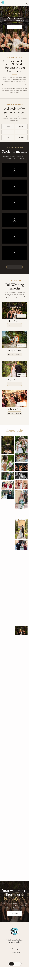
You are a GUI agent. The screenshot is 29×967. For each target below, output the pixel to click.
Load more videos (14, 266)
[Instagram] (21, 963)
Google (8, 126)
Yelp (21, 131)
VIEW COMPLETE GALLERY (14, 325)
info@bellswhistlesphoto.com (15, 949)
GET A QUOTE (14, 913)
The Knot (21, 126)
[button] (14, 220)
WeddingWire (7, 131)
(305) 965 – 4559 (15, 952)
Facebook (21, 137)
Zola (8, 137)
